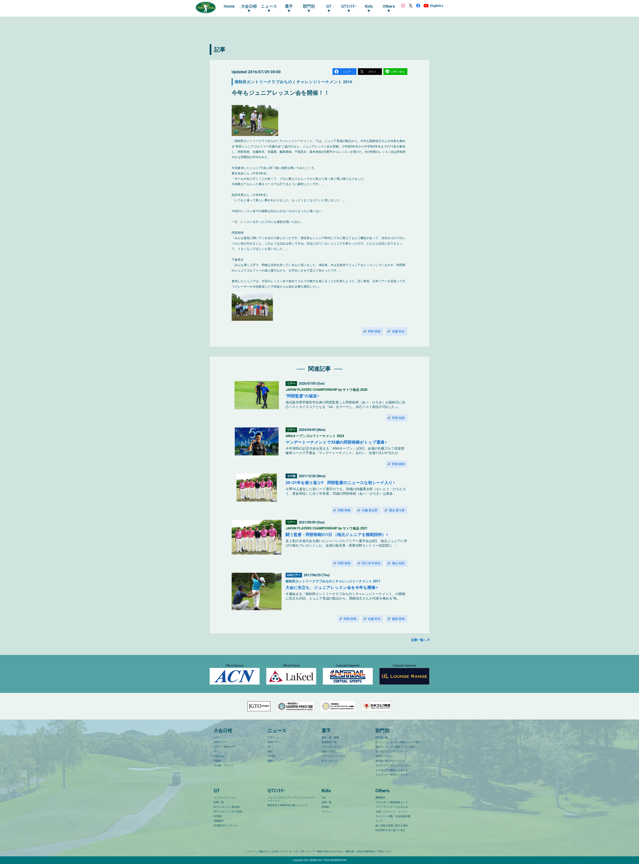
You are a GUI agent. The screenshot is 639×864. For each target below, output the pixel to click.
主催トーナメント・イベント (391, 811)
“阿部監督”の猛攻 (301, 396)
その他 (271, 756)
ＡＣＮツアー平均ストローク (391, 774)
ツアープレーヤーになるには (391, 806)
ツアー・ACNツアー (225, 746)
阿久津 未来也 (371, 563)
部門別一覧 (381, 737)
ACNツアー (220, 742)
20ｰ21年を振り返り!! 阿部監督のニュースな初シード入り (339, 482)
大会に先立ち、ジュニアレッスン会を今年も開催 (330, 587)
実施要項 (219, 820)
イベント (326, 811)
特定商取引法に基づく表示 (390, 830)
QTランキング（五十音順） (229, 811)
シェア (347, 71)
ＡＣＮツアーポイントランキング (394, 765)
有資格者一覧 (328, 742)
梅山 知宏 (398, 563)
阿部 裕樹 (374, 331)
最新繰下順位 (328, 751)
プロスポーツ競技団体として (391, 802)
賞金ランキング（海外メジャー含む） (396, 746)
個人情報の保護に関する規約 (391, 825)
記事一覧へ (418, 640)
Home (229, 6)
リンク (379, 820)
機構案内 (380, 797)
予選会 (217, 760)
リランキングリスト (332, 746)
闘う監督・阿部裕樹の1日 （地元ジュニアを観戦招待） (336, 534)
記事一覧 (219, 802)
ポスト (372, 71)
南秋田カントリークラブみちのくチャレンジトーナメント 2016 (293, 82)
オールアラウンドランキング (391, 751)
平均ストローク (384, 756)
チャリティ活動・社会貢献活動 (392, 816)
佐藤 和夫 (398, 331)
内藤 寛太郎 (370, 510)
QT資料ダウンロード (225, 825)
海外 (270, 751)
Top (323, 797)
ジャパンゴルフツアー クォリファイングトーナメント (292, 799)
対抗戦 (325, 806)
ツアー (217, 737)
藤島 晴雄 (398, 618)
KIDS (270, 760)
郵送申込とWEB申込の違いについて (288, 805)
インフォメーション (225, 797)
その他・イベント (224, 765)
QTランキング (329, 760)
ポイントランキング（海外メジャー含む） (399, 742)
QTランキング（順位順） (228, 806)
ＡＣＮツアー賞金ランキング (391, 770)
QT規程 (218, 816)
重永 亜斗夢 (397, 510)
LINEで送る (398, 71)
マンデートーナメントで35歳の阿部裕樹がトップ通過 (335, 442)
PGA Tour (219, 756)
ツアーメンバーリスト (333, 756)
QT (215, 751)
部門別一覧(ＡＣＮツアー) (390, 760)
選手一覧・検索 (330, 737)
